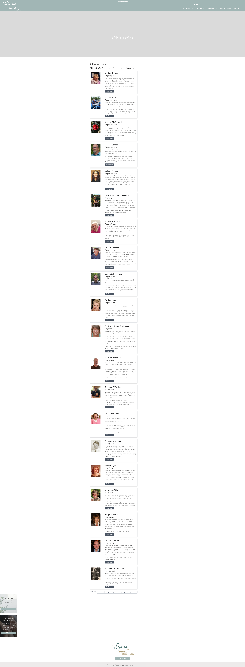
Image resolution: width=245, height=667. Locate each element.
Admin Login (130, 665)
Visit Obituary (109, 91)
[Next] (136, 592)
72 (130, 592)
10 (124, 592)
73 (133, 592)
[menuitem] (186, 8)
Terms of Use (123, 665)
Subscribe (8, 609)
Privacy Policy (115, 665)
